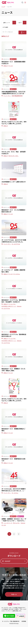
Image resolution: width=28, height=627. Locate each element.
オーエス (10, 66)
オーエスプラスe (16, 244)
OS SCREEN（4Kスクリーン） (9, 306)
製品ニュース (20, 516)
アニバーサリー (7, 96)
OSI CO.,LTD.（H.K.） (13, 156)
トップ (3, 6)
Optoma (19, 306)
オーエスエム (16, 274)
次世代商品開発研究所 (17, 96)
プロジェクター (16, 523)
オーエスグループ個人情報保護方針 (10, 621)
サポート (14, 594)
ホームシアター (12, 304)
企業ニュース (13, 59)
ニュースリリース (7, 523)
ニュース (9, 6)
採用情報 (24, 621)
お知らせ (5, 66)
